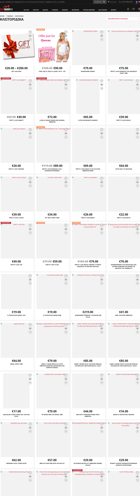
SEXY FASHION (108, 10)
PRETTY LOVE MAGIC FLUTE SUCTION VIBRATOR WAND (88, 170)
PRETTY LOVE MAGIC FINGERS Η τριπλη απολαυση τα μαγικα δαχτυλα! (88, 267)
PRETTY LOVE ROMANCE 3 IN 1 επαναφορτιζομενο (52, 170)
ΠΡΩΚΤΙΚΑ (63, 10)
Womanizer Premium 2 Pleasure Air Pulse (87, 317)
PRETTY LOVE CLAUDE (16, 218)
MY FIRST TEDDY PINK (52, 218)
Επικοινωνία (112, 2)
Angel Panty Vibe (16, 365)
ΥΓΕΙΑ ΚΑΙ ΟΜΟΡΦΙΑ (91, 10)
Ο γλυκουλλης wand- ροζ (16, 316)
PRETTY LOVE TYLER (52, 265)
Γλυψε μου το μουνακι (123, 169)
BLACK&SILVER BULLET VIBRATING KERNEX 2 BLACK (88, 466)
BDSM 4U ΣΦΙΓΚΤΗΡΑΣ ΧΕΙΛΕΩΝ (124, 416)
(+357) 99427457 (127, 2)
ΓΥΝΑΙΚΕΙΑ (52, 10)
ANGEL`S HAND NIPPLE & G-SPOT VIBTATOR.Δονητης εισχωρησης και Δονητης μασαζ (52, 367)
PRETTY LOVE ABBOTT (16, 120)
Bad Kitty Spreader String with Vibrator (88, 417)
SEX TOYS (20, 10)
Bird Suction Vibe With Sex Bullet (52, 465)
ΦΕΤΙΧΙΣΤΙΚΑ (75, 10)
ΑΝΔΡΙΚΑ (41, 10)
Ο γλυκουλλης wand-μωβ (52, 316)
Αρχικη (2, 16)
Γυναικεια (10, 16)
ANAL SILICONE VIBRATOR (124, 316)
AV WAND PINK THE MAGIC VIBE (52, 416)
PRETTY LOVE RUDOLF (123, 120)
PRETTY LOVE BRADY (88, 218)
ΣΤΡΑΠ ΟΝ (30, 10)
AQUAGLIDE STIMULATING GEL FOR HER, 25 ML (16, 417)
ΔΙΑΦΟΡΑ (120, 10)
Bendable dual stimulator (16, 465)
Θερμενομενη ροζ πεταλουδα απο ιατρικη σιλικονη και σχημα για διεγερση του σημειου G (123, 267)
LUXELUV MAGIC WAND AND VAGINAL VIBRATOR (52, 121)
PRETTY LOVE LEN (16, 265)
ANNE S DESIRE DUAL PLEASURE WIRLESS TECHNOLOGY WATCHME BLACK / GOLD (87, 367)
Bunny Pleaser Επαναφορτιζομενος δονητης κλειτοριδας (124, 467)
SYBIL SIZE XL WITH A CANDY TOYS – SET (52, 72)
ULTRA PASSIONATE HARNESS (88, 120)
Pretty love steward (16, 169)
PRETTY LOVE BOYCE (123, 218)
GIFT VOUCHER (16, 71)
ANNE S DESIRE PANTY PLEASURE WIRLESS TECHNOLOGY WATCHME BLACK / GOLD (123, 367)
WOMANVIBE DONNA (88, 71)
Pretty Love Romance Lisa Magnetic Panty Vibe (123, 72)
